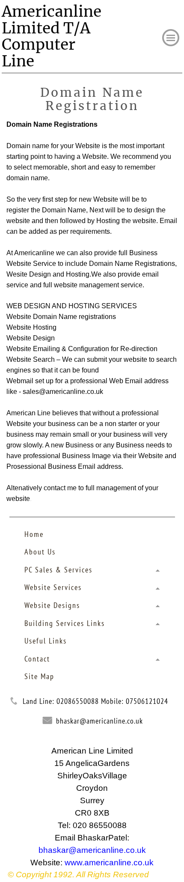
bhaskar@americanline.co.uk (99, 721)
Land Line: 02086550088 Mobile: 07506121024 (95, 701)
